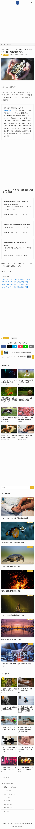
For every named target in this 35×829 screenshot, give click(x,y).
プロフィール (10, 823)
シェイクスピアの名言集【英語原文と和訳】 (15, 284)
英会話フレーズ (10, 787)
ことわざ (7, 790)
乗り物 (7, 800)
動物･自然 (8, 804)
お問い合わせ (17, 823)
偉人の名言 (5, 54)
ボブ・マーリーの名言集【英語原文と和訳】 (15, 282)
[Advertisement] (17, 24)
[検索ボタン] (32, 3)
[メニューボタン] (3, 3)
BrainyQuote (7, 110)
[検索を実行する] (32, 487)
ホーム (4, 823)
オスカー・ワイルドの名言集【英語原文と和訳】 (16, 279)
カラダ (7, 797)
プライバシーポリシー (27, 823)
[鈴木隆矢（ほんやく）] (17, 3)
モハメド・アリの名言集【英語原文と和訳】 (15, 287)
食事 (6, 811)
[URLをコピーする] (31, 346)
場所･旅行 (8, 807)
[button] (3, 346)
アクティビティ (9, 794)
